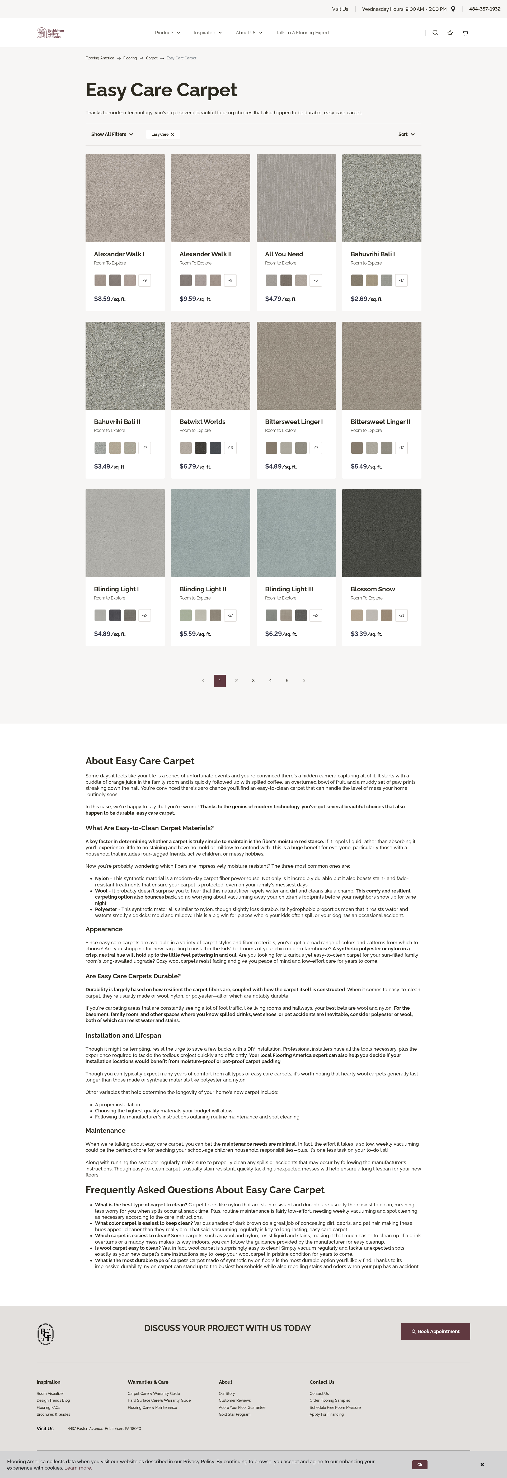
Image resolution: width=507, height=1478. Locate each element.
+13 (230, 448)
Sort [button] (403, 134)
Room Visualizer (50, 1393)
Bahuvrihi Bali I (373, 254)
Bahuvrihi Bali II (117, 422)
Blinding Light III (289, 589)
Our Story (227, 1393)
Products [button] (165, 32)
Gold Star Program (235, 1414)
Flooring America (100, 58)
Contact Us (319, 1393)
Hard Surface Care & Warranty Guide (159, 1400)
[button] (435, 32)
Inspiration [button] (205, 32)
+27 (145, 615)
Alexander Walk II (206, 254)
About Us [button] (246, 32)
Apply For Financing (327, 1414)
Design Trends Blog (53, 1400)
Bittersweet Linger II (380, 422)
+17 (401, 280)
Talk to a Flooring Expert (302, 32)
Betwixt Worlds (203, 422)
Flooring (130, 58)
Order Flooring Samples (330, 1400)
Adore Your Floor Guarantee (242, 1407)
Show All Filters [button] (108, 134)
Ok (419, 1465)
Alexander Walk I (119, 254)
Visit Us (340, 9)
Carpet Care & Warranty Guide (154, 1393)
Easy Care (160, 134)
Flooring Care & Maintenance (152, 1407)
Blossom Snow (373, 589)
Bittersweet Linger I (294, 422)
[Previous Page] (203, 681)
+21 (401, 615)
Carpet (152, 58)
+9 (145, 280)
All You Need (284, 254)
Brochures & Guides (53, 1414)
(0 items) (465, 33)
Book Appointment (439, 1331)
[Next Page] (304, 681)
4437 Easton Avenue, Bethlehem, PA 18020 (104, 1429)
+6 (316, 280)
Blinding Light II (203, 589)
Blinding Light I (116, 589)
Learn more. (78, 1468)
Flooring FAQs (48, 1407)
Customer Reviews (235, 1400)
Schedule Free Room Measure (335, 1407)
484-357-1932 (485, 9)
